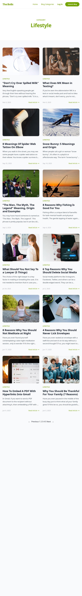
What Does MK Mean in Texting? (57, 84)
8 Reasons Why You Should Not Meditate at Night (20, 331)
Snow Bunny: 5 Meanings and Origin (59, 145)
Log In (60, 4)
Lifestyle (6, 79)
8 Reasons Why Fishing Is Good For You (59, 206)
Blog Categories (47, 4)
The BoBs (8, 4)
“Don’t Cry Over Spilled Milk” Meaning (21, 84)
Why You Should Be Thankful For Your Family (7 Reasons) (61, 392)
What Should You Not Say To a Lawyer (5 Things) (20, 270)
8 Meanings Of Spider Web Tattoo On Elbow (19, 145)
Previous (33, 421)
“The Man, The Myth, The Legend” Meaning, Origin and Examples (18, 208)
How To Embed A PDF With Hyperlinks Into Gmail (19, 392)
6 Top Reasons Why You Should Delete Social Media (60, 270)
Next (50, 421)
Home (35, 4)
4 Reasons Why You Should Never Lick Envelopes (60, 331)
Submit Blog (72, 4)
